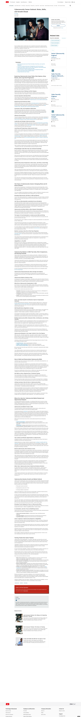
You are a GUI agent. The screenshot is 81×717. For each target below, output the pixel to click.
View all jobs (64, 38)
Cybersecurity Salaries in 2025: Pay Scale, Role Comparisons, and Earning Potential (31, 67)
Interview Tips (32, 5)
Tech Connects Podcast (61, 5)
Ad (78, 716)
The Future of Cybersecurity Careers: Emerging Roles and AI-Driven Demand (30, 66)
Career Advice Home (17, 5)
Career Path (37, 5)
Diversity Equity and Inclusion (49, 5)
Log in (62, 27)
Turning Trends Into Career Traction (23, 71)
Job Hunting (23, 5)
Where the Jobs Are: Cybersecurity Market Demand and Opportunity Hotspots (30, 69)
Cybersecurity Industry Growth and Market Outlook (25, 70)
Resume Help (28, 5)
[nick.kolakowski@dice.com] (16, 600)
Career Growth (42, 5)
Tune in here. (25, 590)
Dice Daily (55, 5)
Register (58, 25)
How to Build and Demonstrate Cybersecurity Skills (25, 68)
